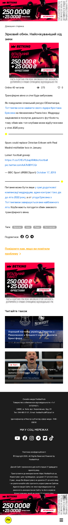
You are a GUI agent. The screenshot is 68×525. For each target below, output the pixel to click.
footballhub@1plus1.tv (45, 412)
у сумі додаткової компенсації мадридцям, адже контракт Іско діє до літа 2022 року (33, 192)
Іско (28, 227)
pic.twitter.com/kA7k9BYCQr (21, 165)
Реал (37, 227)
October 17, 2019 (46, 173)
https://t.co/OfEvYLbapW (19, 160)
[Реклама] (34, 10)
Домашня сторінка (14, 26)
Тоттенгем (50, 227)
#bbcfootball (41, 160)
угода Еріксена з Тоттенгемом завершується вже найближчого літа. (32, 202)
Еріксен (17, 227)
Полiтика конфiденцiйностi (34, 452)
